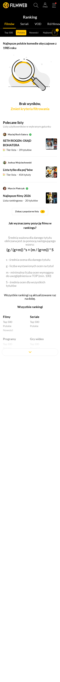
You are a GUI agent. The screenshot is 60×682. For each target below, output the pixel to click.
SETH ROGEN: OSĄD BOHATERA (17, 143)
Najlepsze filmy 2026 (17, 196)
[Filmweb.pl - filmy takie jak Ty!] (15, 5)
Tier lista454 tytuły (18, 174)
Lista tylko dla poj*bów (18, 170)
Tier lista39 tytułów (19, 149)
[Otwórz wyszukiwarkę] (36, 5)
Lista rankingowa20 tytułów (20, 200)
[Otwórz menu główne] (54, 5)
